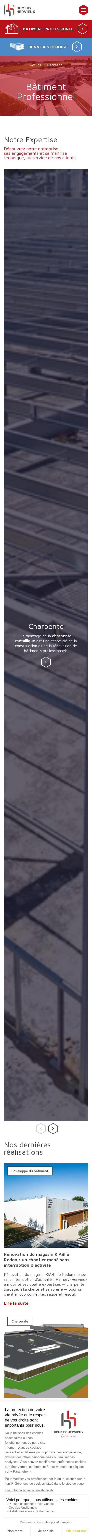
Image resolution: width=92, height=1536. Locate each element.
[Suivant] (52, 1127)
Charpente (20, 1321)
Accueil (35, 65)
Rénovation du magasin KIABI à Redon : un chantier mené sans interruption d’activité (36, 1260)
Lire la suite (16, 1303)
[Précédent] (40, 1127)
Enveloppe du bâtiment (30, 1171)
